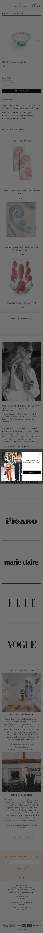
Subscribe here (32, 472)
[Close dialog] (40, 454)
